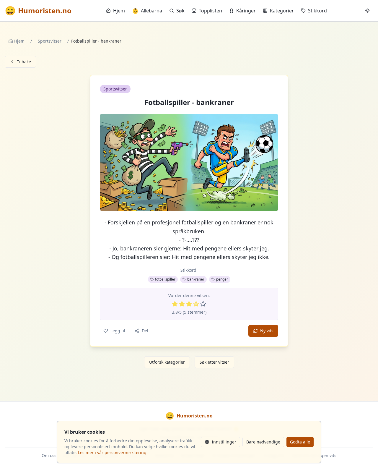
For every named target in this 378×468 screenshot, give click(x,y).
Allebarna (147, 10)
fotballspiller (165, 279)
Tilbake (24, 61)
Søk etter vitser (214, 362)
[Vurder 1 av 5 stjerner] (175, 304)
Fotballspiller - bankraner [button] (189, 102)
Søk (180, 10)
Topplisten (210, 10)
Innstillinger (224, 442)
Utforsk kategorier (167, 362)
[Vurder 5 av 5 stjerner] (203, 304)
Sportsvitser (49, 41)
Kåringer (246, 10)
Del (145, 330)
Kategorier (282, 10)
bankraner (195, 279)
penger (222, 279)
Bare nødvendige (263, 442)
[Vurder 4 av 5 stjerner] (196, 304)
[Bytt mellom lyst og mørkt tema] (367, 11)
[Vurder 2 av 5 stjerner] (182, 304)
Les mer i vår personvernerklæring (112, 452)
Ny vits (266, 330)
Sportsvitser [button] (115, 89)
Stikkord (317, 10)
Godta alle (300, 442)
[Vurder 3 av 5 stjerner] (189, 304)
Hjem (119, 10)
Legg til (117, 330)
